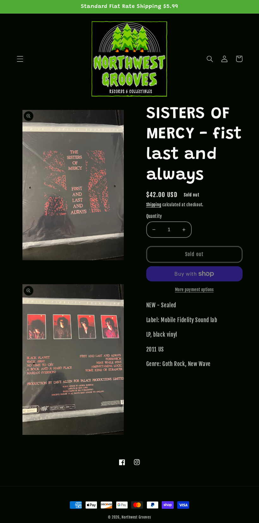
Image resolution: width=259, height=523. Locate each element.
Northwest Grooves (136, 517)
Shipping (153, 204)
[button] (20, 58)
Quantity (154, 216)
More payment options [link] (194, 289)
